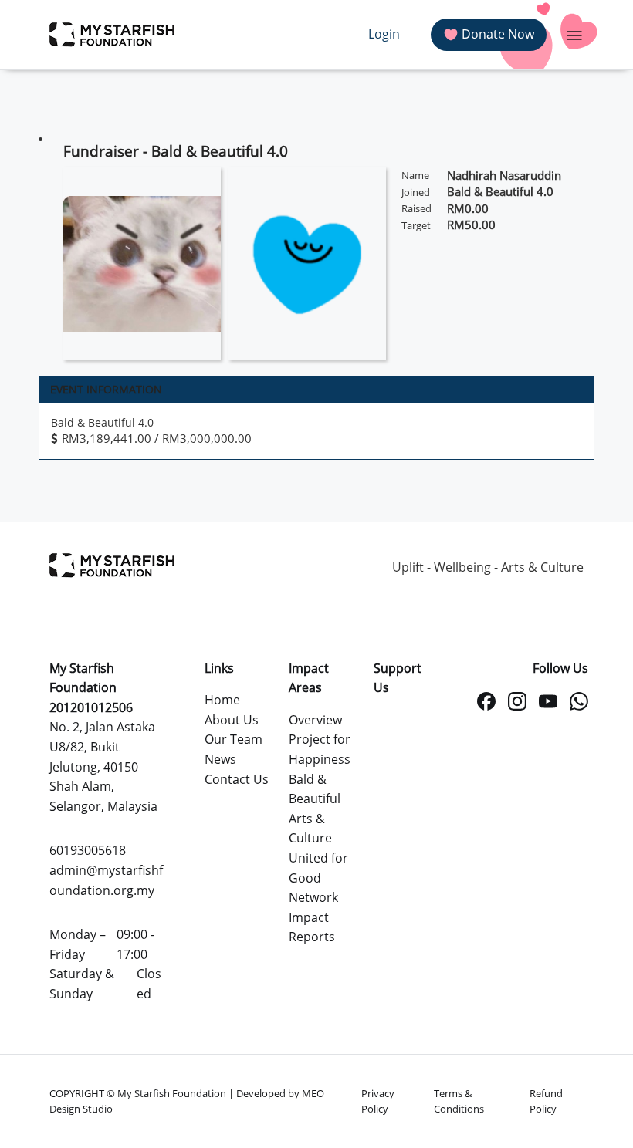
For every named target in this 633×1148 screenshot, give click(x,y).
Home (222, 699)
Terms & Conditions (459, 1101)
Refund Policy (546, 1101)
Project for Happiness (319, 749)
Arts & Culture (310, 828)
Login (384, 33)
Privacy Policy (377, 1101)
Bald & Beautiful (314, 789)
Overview (315, 719)
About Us (232, 719)
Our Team (233, 739)
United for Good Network (318, 877)
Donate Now (498, 33)
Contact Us (237, 779)
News (220, 759)
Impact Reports (312, 927)
